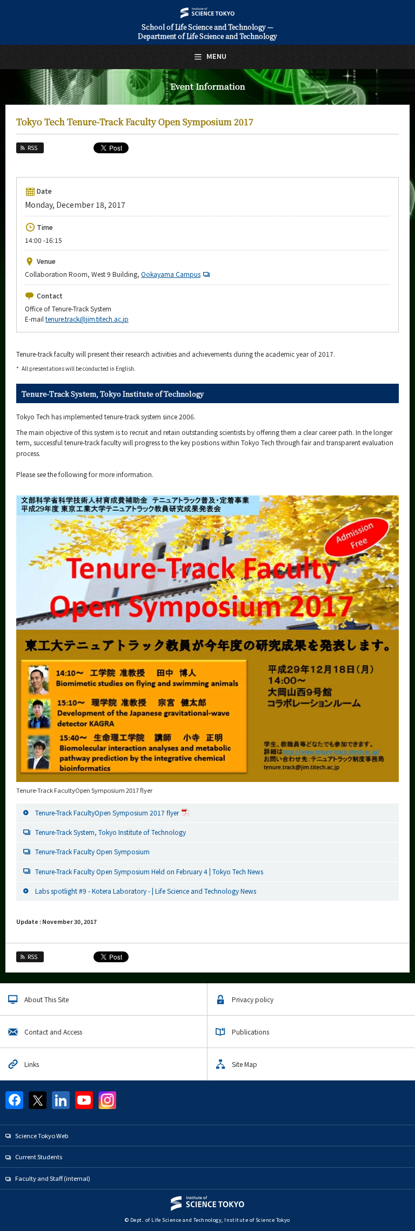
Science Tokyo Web (41, 1135)
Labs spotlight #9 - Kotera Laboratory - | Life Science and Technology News (145, 890)
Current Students (38, 1156)
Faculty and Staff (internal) (52, 1178)
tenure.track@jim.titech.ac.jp (87, 318)
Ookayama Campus (170, 273)
